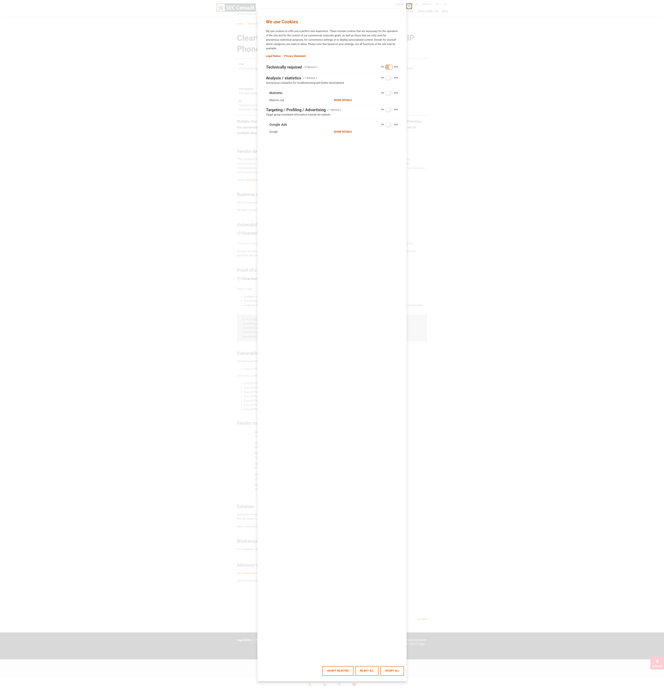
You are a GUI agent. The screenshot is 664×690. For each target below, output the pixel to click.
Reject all (367, 670)
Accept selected (338, 670)
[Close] (409, 6)
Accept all (392, 670)
